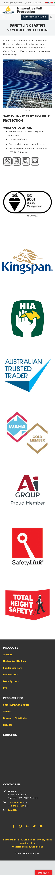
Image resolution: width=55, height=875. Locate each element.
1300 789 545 (15, 802)
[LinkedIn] (27, 826)
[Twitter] (34, 826)
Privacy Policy (44, 839)
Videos (7, 711)
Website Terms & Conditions (27, 846)
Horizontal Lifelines (14, 661)
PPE (5, 688)
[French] (49, 2)
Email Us (12, 810)
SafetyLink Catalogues (16, 704)
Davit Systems (11, 681)
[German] (52, 2)
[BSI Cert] (27, 204)
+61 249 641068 (16, 805)
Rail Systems (10, 674)
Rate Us (7, 724)
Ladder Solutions (12, 667)
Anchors (7, 654)
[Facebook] (13, 826)
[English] (46, 2)
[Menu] (3, 17)
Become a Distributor (15, 718)
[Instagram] (20, 826)
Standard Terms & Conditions (19, 839)
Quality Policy (27, 843)
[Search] (51, 17)
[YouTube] (41, 826)
